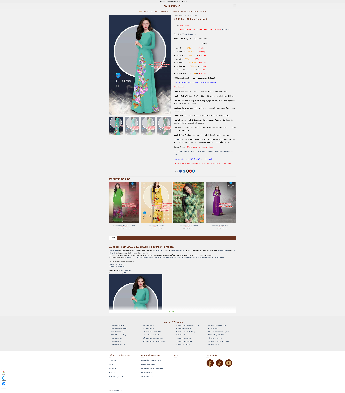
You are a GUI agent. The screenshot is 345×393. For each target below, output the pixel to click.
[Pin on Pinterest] (190, 171)
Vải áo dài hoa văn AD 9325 (156, 225)
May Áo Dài (112, 368)
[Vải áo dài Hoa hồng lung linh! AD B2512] (124, 202)
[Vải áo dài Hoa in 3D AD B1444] (221, 202)
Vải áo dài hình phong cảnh (119, 328)
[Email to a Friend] (187, 171)
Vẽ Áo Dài (112, 372)
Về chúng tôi (113, 360)
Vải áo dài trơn (213, 328)
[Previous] (112, 65)
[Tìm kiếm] (234, 5)
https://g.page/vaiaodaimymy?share (200, 147)
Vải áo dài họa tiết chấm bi (151, 335)
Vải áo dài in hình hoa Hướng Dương (187, 325)
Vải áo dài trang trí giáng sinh (217, 325)
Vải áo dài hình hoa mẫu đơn (152, 332)
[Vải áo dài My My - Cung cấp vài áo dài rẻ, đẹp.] (172, 5)
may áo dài (226, 29)
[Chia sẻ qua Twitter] (184, 171)
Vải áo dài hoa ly (116, 341)
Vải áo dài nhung (213, 344)
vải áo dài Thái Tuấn (178, 250)
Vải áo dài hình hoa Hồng (118, 335)
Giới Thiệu (203, 11)
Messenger (4, 385)
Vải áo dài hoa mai (148, 325)
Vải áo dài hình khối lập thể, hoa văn (154, 341)
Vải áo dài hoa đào (116, 338)
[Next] (167, 65)
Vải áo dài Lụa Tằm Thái (189, 15)
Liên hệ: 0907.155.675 (218, 257)
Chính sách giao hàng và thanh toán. (152, 368)
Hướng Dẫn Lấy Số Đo (185, 11)
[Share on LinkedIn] (193, 171)
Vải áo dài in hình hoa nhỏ (184, 335)
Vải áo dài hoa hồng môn (183, 344)
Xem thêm (172, 312)
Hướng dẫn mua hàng (148, 364)
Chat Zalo (4, 380)
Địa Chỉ (3, 374)
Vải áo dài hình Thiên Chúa (117, 266)
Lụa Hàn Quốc (159, 250)
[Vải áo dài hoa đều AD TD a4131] (188, 202)
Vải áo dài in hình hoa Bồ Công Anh (219, 341)
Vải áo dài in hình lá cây (215, 338)
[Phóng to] (111, 113)
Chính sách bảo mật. (147, 377)
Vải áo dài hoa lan (148, 328)
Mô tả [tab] (113, 238)
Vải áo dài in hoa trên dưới (184, 341)
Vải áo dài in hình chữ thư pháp (185, 332)
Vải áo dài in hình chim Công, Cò (153, 338)
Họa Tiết (146, 11)
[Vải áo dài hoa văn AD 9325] (156, 202)
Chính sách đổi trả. (147, 372)
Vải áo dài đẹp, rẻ (189, 34)
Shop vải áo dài (113, 250)
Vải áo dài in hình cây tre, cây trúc (218, 332)
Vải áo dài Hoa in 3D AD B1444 (221, 225)
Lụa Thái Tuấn (181, 73)
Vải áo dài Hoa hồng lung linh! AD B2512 (124, 225)
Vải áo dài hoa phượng (118, 344)
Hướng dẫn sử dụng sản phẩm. (151, 360)
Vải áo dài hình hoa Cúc (116, 264)
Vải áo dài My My (125, 270)
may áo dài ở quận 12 (119, 273)
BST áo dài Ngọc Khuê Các (216, 335)
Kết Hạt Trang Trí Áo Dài (116, 377)
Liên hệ (111, 364)
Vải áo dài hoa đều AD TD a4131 (189, 225)
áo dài (135, 250)
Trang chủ (177, 15)
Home (140, 11)
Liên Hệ (196, 11)
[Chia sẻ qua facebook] (180, 171)
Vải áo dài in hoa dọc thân (184, 338)
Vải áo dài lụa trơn (223, 250)
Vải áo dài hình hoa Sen (118, 325)
